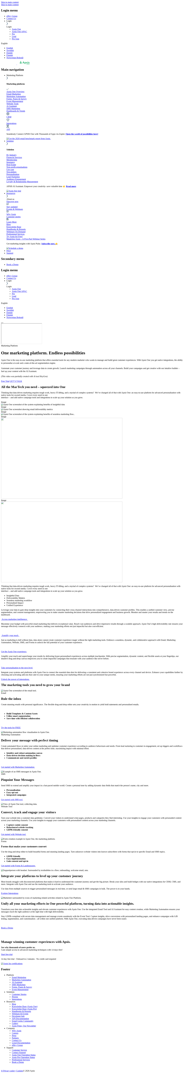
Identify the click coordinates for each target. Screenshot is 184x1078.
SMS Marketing (13, 108)
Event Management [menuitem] (20, 989)
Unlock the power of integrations (15, 679)
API (8, 129)
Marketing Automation (16, 96)
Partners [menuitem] (15, 1038)
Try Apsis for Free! (14, 236)
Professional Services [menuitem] (21, 1060)
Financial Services (14, 157)
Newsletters (11, 172)
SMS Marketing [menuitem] (18, 985)
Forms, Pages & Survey (16, 99)
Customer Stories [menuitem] (19, 994)
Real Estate (11, 165)
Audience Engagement (16, 179)
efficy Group (11, 16)
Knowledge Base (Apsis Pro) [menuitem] (24, 1009)
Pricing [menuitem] (15, 997)
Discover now (12, 201)
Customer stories (13, 217)
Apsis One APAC (19, 31)
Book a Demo (7, 928)
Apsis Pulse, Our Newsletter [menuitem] (24, 1026)
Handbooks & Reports (16, 229)
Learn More (11, 222)
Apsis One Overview (15, 91)
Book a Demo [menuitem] (12, 264)
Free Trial (5, 381)
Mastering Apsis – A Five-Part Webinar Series (25, 239)
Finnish (9, 55)
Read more (71, 186)
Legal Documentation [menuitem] (21, 1043)
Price (8, 251)
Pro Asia (15, 39)
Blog (8, 224)
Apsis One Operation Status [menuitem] (24, 1055)
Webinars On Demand (15, 232)
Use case (10, 169)
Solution (10, 141)
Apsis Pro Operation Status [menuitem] (23, 1057)
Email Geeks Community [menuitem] (22, 1021)
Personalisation (12, 174)
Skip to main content (10, 2)
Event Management (14, 101)
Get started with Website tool (13, 834)
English (9, 48)
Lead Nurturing (13, 177)
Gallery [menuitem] (15, 1023)
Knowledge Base (13, 227)
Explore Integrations (9, 893)
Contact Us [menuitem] (16, 1040)
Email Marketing (13, 94)
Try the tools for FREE (11, 727)
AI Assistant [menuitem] (17, 982)
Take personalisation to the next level (17, 668)
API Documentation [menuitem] (20, 1018)
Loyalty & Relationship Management (22, 181)
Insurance (10, 162)
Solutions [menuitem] (10, 992)
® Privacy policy (8, 1071)
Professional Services (15, 234)
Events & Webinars (14, 209)
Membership (11, 160)
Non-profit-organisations (16, 167)
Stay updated (12, 207)
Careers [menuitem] (15, 1033)
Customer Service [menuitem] (19, 1050)
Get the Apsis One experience (14, 651)
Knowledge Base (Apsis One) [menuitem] (24, 1006)
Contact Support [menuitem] (19, 1052)
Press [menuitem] (14, 1035)
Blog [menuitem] (14, 1004)
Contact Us (11, 18)
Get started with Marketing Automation (18, 767)
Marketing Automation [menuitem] (21, 980)
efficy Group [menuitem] (17, 1045)
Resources (10, 193)
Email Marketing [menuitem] (19, 977)
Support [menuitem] (9, 1048)
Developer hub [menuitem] (18, 1016)
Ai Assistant (11, 106)
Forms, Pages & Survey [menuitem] (22, 987)
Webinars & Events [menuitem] (20, 1014)
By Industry (11, 155)
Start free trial (7, 954)
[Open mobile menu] (2, 322)
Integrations (11, 123)
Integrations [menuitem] (17, 999)
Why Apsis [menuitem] (16, 1031)
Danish (9, 53)
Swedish (10, 50)
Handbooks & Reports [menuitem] (21, 1011)
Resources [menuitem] (10, 1001)
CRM (8, 117)
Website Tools (12, 104)
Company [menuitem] (10, 1028)
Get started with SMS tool (12, 799)
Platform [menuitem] (10, 975)
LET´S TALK (16, 381)
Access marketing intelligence (14, 619)
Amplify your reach (10, 635)
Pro (13, 34)
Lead (14, 36)
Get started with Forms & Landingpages (18, 866)
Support (9, 253)
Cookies (19, 1071)
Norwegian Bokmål (14, 58)
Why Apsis (11, 214)
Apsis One (16, 29)
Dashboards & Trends (15, 111)
